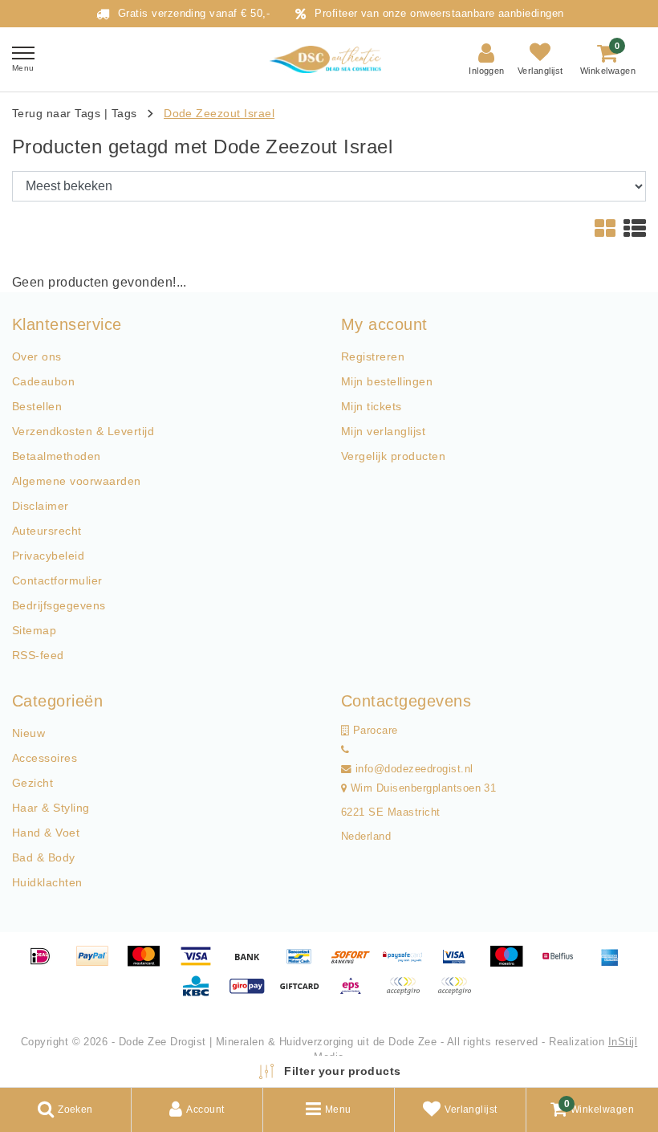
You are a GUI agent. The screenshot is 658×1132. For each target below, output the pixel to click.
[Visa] (201, 964)
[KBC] (201, 993)
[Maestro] (512, 964)
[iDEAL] (45, 964)
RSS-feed (38, 655)
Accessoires (44, 757)
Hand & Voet (45, 832)
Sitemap (34, 630)
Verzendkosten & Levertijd (83, 431)
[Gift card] (305, 993)
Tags (124, 113)
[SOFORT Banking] (356, 964)
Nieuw (28, 733)
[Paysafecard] (408, 964)
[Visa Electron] (459, 964)
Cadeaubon (43, 381)
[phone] (345, 749)
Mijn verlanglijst (383, 431)
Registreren (372, 356)
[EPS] (356, 993)
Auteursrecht (47, 530)
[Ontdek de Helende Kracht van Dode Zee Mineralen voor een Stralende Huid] (329, 60)
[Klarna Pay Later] (458, 993)
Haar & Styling (51, 807)
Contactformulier (57, 580)
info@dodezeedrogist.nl (414, 769)
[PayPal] (98, 964)
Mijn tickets (371, 406)
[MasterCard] (149, 964)
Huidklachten (47, 882)
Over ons (37, 356)
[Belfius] (563, 964)
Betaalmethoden (56, 456)
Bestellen (37, 406)
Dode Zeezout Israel (219, 113)
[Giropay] (252, 993)
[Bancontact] (305, 964)
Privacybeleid (48, 555)
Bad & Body (43, 857)
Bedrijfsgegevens (59, 605)
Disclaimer (40, 505)
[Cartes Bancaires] (408, 993)
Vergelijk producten (393, 456)
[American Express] (614, 964)
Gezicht (32, 782)
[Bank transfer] (252, 964)
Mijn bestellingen (387, 381)
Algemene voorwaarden (76, 480)
